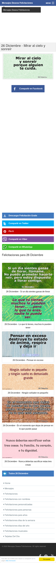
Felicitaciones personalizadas (18, 504)
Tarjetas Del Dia (12, 536)
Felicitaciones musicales (15, 530)
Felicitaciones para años (15, 514)
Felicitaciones (11, 493)
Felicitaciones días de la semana (19, 520)
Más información (11, 561)
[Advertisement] (28, 24)
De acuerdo (46, 559)
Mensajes (9, 488)
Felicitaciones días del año (16, 525)
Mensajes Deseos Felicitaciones (17, 2)
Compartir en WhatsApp (20, 247)
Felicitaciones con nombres (17, 499)
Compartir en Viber (18, 239)
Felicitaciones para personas (17, 509)
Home (7, 483)
